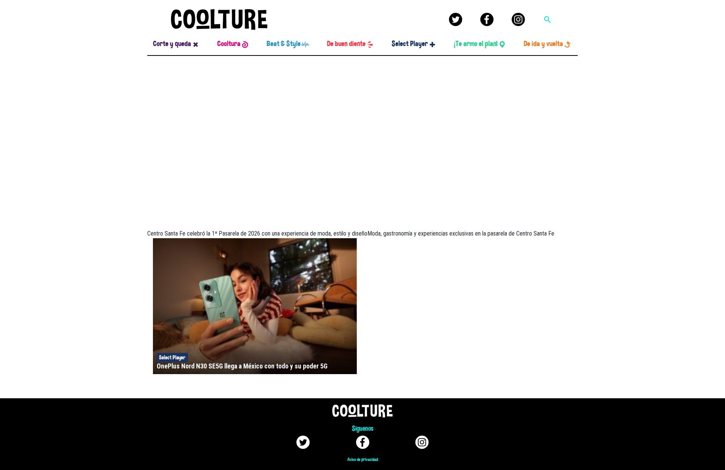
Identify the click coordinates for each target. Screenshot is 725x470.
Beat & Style (284, 44)
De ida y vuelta (543, 44)
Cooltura (229, 44)
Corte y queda (172, 44)
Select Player (410, 44)
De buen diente (346, 44)
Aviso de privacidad (362, 459)
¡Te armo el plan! (476, 44)
